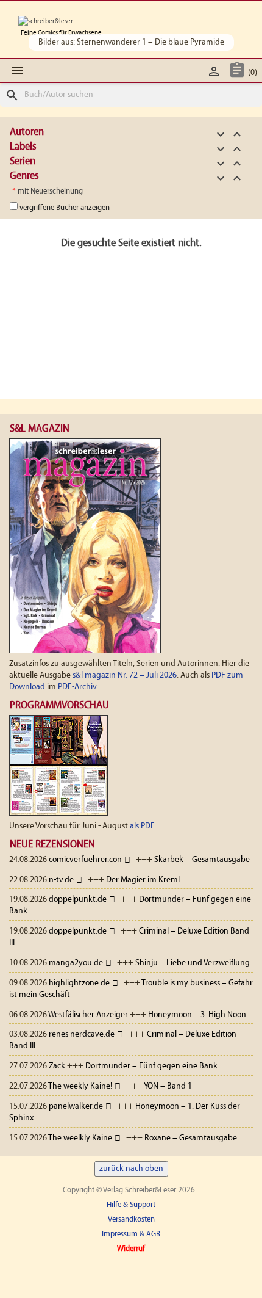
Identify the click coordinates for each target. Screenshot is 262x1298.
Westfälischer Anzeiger (88, 1015)
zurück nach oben (131, 1168)
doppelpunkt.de (78, 899)
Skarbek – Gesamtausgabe (202, 860)
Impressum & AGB (131, 1234)
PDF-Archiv (77, 687)
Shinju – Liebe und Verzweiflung (192, 963)
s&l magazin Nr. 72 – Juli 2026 (125, 675)
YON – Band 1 (168, 1086)
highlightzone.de (79, 983)
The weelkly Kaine (80, 1138)
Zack (57, 1066)
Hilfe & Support (131, 1204)
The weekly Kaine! (80, 1086)
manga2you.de (76, 963)
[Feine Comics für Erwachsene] (45, 21)
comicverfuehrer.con (85, 860)
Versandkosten (131, 1219)
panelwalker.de (76, 1106)
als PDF (142, 826)
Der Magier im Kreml (143, 880)
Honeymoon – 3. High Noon (197, 1015)
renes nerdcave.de (82, 1034)
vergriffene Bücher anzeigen (64, 207)
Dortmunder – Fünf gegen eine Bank (151, 1066)
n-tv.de (61, 880)
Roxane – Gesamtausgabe (190, 1138)
